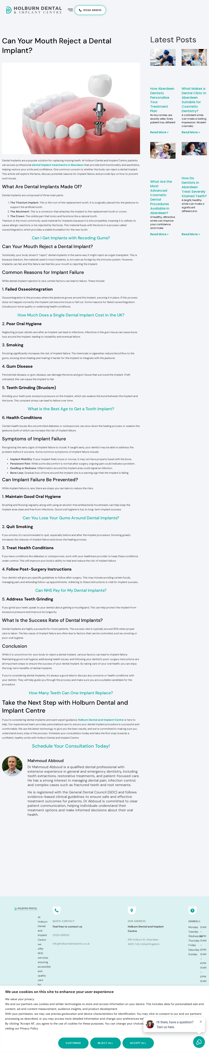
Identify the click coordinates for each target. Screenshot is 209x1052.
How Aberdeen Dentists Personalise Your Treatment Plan (162, 99)
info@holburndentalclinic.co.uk (71, 943)
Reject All (105, 1043)
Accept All (138, 1043)
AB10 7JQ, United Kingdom (144, 944)
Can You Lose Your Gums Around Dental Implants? (71, 518)
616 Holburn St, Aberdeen (143, 939)
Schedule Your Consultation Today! (71, 746)
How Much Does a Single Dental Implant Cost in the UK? (71, 315)
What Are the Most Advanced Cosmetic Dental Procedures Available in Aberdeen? (161, 197)
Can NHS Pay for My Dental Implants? (71, 590)
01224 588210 (61, 935)
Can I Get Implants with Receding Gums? (71, 238)
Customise (73, 1043)
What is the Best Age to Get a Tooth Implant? (71, 408)
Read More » (159, 132)
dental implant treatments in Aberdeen (58, 165)
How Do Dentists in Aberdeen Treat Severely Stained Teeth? (194, 187)
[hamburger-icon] (70, 10)
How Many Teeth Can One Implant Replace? (71, 693)
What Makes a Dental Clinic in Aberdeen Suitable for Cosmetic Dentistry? (194, 99)
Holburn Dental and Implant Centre (101, 720)
